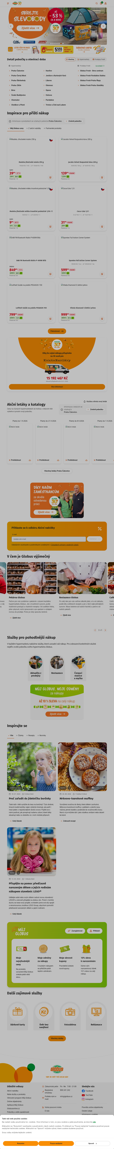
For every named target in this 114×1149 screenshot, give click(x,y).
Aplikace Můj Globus (15, 1105)
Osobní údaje (87, 1111)
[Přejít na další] (51, 43)
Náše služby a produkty (16, 1094)
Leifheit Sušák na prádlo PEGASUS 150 (31, 308)
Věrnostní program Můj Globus (19, 1098)
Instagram (89, 1099)
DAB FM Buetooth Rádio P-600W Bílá (31, 260)
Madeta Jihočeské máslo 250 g (31, 162)
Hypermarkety (84, 59)
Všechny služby (57, 1038)
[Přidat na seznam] (50, 177)
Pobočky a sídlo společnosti (18, 1112)
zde (94, 1122)
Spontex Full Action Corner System (83, 260)
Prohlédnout (16, 460)
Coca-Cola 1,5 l (83, 211)
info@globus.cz (66, 1096)
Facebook (89, 1091)
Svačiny (63, 788)
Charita (12, 873)
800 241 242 (65, 1090)
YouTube (89, 1095)
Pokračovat (55, 331)
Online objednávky (14, 1101)
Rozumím (20, 1143)
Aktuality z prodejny (35, 674)
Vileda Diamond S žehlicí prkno (83, 308)
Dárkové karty (17, 1024)
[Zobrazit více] (24, 788)
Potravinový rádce (15, 788)
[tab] (15, 128)
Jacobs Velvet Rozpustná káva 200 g (82, 162)
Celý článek (17, 821)
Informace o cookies (90, 1114)
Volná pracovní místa (53, 1107)
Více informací (57, 387)
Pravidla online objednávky (92, 1107)
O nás (47, 1111)
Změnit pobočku (74, 121)
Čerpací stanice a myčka (78, 676)
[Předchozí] (10, 26)
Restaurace (57, 673)
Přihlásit (96, 931)
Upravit (91, 1143)
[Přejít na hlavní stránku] (15, 3)
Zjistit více (16, 618)
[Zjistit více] (23, 50)
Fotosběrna (70, 1024)
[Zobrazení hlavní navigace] (8, 3)
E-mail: (14, 534)
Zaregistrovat (77, 931)
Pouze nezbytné (56, 1143)
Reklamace (96, 1024)
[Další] (103, 26)
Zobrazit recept (69, 821)
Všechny (71, 59)
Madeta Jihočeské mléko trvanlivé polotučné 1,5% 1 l (31, 211)
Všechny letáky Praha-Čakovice (57, 471)
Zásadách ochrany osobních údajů (64, 545)
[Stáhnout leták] (30, 460)
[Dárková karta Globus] (90, 50)
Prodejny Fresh (100, 59)
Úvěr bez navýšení (43, 1026)
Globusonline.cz (13, 1108)
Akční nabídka (12, 1091)
